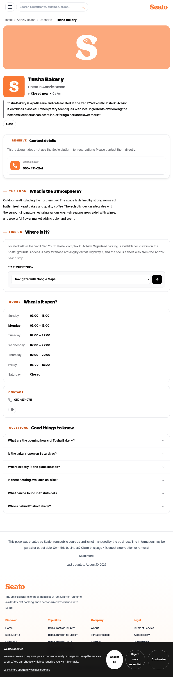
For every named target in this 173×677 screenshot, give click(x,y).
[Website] (12, 409)
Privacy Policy (142, 642)
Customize (159, 659)
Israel (9, 20)
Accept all (114, 659)
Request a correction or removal (127, 548)
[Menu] (9, 6)
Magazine (11, 642)
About (95, 628)
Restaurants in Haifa (60, 642)
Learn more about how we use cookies (27, 670)
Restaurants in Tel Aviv (61, 628)
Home (9, 628)
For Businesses (100, 635)
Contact (96, 642)
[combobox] (50, 7)
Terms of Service (144, 628)
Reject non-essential (135, 659)
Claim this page (91, 548)
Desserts (46, 20)
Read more (86, 556)
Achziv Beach (26, 20)
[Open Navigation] (157, 279)
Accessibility (142, 635)
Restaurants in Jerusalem (63, 635)
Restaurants (12, 635)
